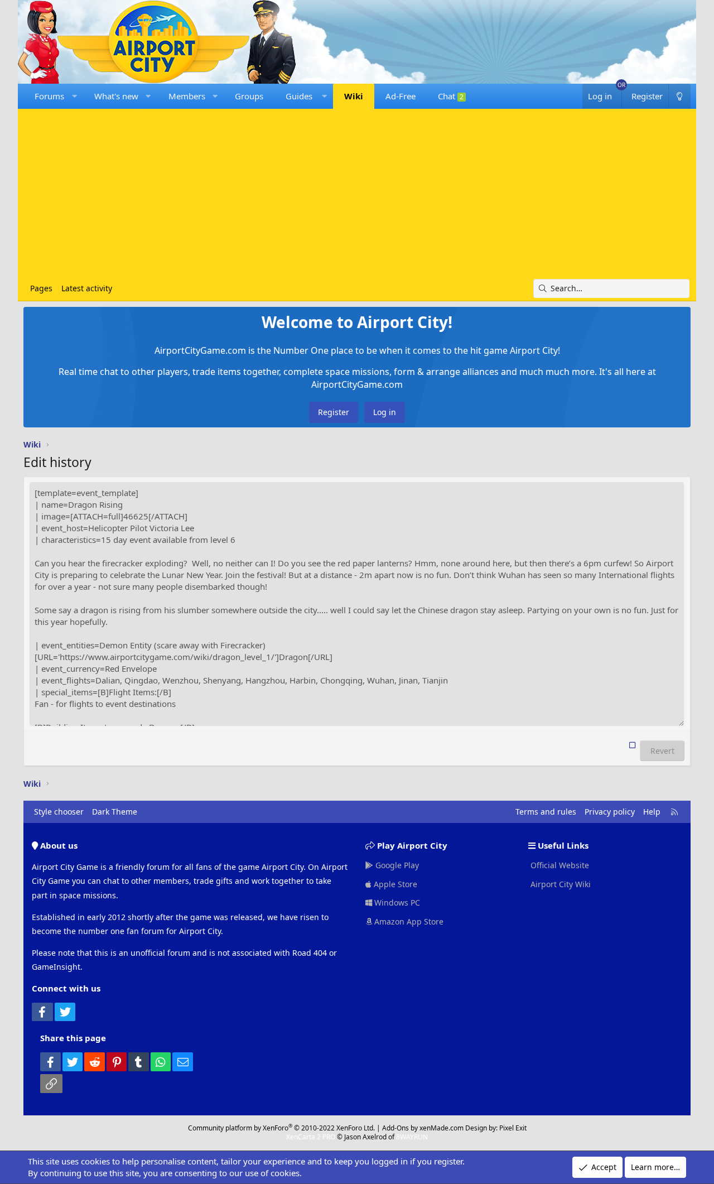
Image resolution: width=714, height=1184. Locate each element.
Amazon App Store (407, 921)
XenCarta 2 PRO (310, 1137)
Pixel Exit (513, 1128)
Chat (451, 96)
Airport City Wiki (559, 884)
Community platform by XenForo (281, 1128)
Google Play (396, 865)
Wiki (353, 96)
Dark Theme (114, 811)
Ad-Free (400, 96)
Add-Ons (395, 1128)
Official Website (558, 865)
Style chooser (59, 811)
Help (651, 811)
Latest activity (86, 288)
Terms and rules (545, 811)
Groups (249, 96)
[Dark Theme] (679, 96)
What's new (116, 96)
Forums (49, 96)
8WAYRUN (412, 1137)
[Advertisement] (357, 195)
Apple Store (394, 884)
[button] (74, 96)
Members (186, 96)
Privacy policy (610, 811)
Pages (41, 288)
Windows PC (396, 902)
